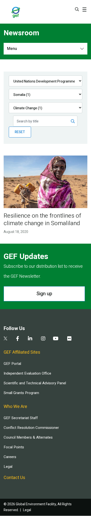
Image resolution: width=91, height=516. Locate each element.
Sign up (44, 293)
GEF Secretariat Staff (21, 418)
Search (77, 9)
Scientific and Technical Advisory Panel (35, 383)
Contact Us (14, 477)
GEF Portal (12, 363)
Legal (8, 466)
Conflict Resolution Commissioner (31, 427)
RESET (20, 132)
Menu (12, 49)
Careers (10, 457)
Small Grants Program (21, 393)
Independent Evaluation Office (27, 373)
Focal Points (14, 447)
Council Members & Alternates (28, 437)
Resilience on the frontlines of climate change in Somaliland (42, 220)
